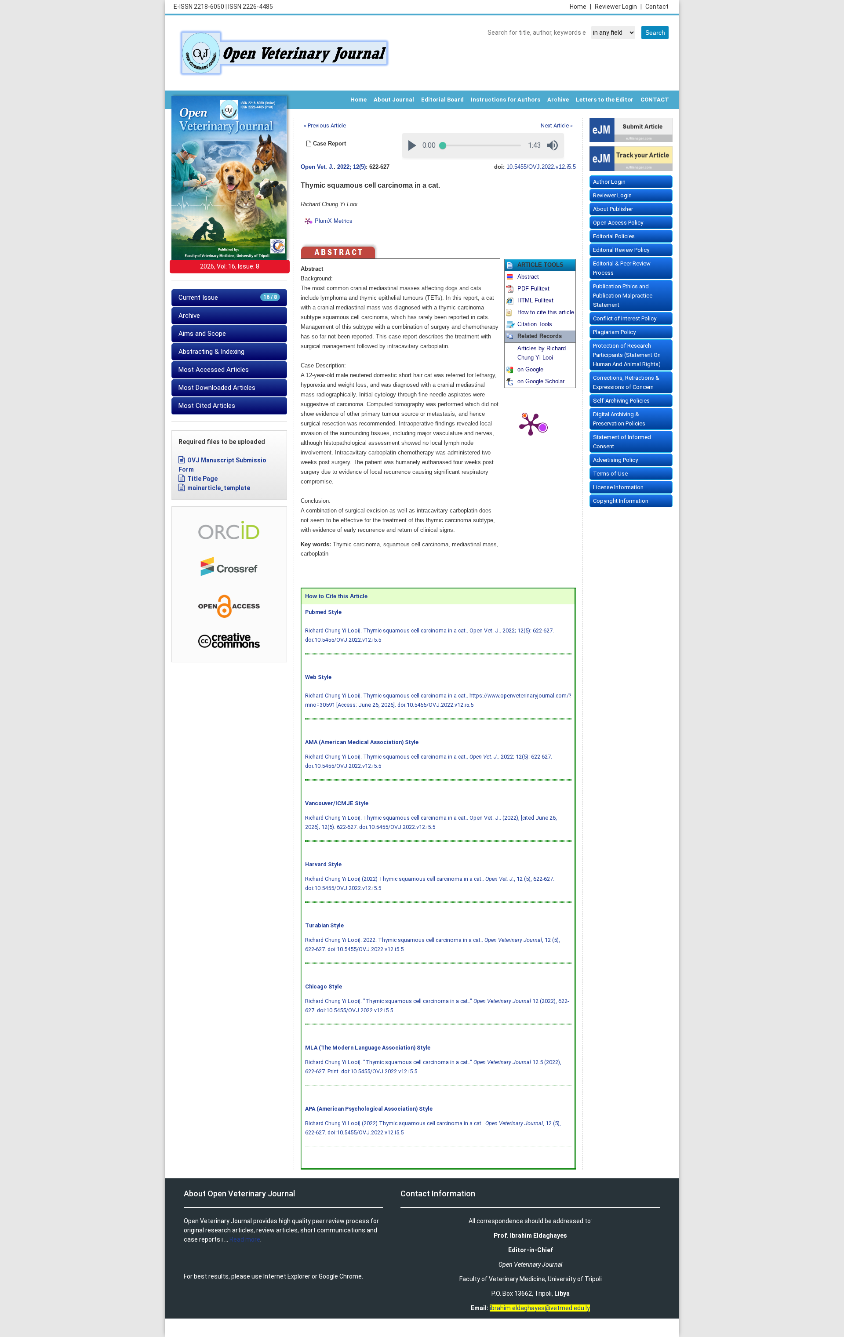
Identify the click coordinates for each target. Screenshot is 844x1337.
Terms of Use (610, 473)
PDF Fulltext (533, 289)
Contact (657, 6)
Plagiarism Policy (614, 332)
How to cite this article (545, 312)
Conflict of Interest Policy (624, 318)
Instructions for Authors (505, 99)
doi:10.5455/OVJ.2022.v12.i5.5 (343, 639)
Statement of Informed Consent (622, 442)
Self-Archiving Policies (621, 400)
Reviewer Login (618, 6)
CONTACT (654, 99)
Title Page (202, 478)
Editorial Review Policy (621, 250)
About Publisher (613, 209)
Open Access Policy (618, 222)
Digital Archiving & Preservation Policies (619, 419)
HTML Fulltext (535, 301)
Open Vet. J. (317, 167)
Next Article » (557, 125)
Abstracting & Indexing (211, 352)
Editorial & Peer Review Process (622, 268)
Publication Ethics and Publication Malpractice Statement (622, 295)
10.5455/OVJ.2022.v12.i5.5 (541, 167)
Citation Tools (534, 324)
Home (580, 6)
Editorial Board (442, 99)
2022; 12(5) (351, 167)
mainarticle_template (218, 487)
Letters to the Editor (604, 99)
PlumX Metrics (334, 221)
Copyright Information (620, 501)
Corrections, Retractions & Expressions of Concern (626, 382)
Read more (244, 1239)
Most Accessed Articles (213, 370)
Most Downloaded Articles (216, 388)
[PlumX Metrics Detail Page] (530, 423)
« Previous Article (325, 125)
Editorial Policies (614, 236)
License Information (618, 487)
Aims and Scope (202, 334)
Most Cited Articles (206, 406)
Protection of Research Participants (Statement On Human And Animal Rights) (627, 354)
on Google (530, 370)
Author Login (609, 181)
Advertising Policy (615, 460)
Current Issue (227, 298)
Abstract (528, 277)
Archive (558, 99)
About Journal (394, 99)
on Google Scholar (540, 381)
